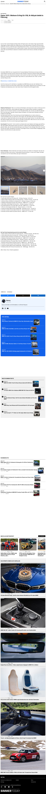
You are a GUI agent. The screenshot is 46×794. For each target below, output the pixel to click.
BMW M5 (2, 483)
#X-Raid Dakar (9, 291)
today (23, 1)
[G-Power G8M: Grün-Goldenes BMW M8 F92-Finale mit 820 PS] (38, 391)
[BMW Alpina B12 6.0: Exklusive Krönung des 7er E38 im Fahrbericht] (37, 463)
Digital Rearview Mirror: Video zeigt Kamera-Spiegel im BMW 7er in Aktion (19, 665)
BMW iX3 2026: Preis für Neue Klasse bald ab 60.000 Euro (16, 336)
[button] (44, 171)
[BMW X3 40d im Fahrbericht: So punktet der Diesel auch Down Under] (37, 478)
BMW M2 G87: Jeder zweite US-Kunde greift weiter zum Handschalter (18, 630)
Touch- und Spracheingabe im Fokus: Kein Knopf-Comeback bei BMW (18, 738)
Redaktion (7, 463)
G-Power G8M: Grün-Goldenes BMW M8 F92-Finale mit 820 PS (19, 390)
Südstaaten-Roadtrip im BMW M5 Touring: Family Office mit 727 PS (17, 492)
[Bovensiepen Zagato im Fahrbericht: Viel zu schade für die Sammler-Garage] (41, 471)
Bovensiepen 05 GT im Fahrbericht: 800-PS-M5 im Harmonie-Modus (17, 484)
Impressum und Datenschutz (6, 780)
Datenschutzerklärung (15, 785)
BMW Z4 (5, 411)
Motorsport (7, 3)
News (5, 396)
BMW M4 (2, 468)
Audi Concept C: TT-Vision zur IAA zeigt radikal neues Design (18, 412)
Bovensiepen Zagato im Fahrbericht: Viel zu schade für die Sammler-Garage (19, 469)
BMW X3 (2, 475)
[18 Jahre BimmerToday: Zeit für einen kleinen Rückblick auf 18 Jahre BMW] (41, 399)
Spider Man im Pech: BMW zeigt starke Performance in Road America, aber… (9, 554)
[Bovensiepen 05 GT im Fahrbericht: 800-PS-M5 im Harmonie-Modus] (37, 486)
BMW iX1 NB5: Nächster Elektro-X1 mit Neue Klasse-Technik (16, 343)
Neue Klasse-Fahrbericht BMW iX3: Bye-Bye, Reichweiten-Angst (17, 321)
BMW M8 (5, 389)
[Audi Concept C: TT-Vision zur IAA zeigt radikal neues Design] (37, 414)
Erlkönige (2, 781)
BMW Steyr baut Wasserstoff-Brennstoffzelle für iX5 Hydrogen (19, 405)
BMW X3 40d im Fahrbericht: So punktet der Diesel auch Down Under (17, 477)
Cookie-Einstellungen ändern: (6, 785)
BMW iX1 (3, 342)
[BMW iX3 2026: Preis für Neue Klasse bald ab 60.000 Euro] (34, 337)
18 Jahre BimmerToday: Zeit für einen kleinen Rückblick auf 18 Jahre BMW (19, 595)
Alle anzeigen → (42, 536)
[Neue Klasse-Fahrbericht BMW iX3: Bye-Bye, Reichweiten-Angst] (37, 322)
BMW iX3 (3, 319)
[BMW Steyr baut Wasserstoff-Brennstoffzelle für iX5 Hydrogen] (38, 406)
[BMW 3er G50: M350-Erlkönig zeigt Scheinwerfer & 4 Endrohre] (36, 352)
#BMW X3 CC (3, 291)
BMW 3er (4, 349)
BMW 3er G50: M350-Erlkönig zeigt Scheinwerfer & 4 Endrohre (17, 351)
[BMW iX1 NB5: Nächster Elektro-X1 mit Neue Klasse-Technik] (34, 345)
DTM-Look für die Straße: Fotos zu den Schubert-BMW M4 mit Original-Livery (27, 554)
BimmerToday (3, 3)
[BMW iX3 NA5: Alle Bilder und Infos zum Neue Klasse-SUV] (33, 330)
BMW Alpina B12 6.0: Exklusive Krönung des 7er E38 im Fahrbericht (17, 462)
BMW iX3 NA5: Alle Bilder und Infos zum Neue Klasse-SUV (16, 328)
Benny (9, 20)
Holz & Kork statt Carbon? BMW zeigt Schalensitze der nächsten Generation (20, 699)
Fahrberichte (33, 781)
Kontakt (17, 780)
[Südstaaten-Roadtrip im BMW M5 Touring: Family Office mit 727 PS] (36, 493)
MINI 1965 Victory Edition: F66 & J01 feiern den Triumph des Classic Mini (19, 772)
